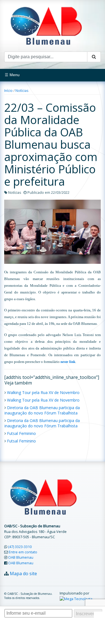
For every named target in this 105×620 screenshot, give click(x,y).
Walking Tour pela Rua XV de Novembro (43, 392)
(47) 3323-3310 (20, 546)
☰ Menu (12, 75)
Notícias (21, 90)
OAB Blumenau (20, 557)
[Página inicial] (46, 25)
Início (8, 90)
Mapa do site (23, 573)
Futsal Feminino (21, 433)
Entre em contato (23, 551)
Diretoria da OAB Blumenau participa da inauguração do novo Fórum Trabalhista (42, 410)
